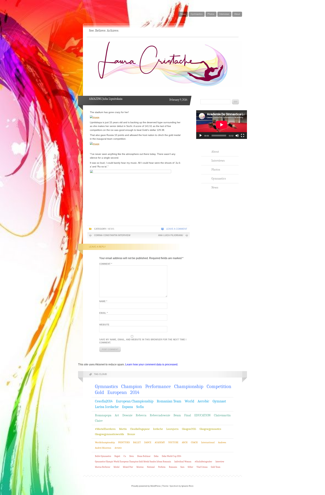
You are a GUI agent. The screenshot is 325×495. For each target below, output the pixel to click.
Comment (105, 264)
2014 (134, 392)
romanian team (169, 401)
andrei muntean (103, 447)
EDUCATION (202, 415)
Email (103, 313)
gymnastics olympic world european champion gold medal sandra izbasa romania (133, 461)
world (189, 401)
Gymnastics (197, 14)
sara (182, 467)
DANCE (147, 442)
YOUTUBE (173, 442)
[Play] (200, 135)
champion (131, 386)
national (151, 467)
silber (190, 467)
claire (99, 421)
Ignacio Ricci (187, 486)
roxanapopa (103, 415)
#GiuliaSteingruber (203, 461)
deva (131, 456)
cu (125, 456)
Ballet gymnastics (103, 456)
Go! (235, 101)
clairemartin (222, 415)
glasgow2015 (189, 429)
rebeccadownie (160, 415)
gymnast (219, 401)
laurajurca (172, 429)
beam (177, 415)
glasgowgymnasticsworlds (109, 434)
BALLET (137, 442)
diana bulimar (143, 456)
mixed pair (128, 467)
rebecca (141, 415)
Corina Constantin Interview (112, 235)
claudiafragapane (140, 429)
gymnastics (106, 386)
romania (173, 467)
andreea (222, 442)
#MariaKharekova (105, 429)
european (117, 392)
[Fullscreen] (242, 135)
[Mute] (237, 135)
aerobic (203, 401)
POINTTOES (124, 442)
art (117, 415)
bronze (131, 434)
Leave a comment (176, 229)
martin (123, 429)
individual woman (182, 461)
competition (219, 386)
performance (158, 386)
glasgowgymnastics (210, 429)
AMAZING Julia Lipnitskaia (105, 99)
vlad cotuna (202, 467)
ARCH (185, 442)
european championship (134, 401)
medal (117, 467)
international (208, 442)
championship (188, 386)
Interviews (224, 14)
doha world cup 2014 (171, 456)
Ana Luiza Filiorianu (170, 235)
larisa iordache (107, 407)
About (237, 14)
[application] (221, 124)
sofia (140, 407)
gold (99, 392)
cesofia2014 (104, 401)
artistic (118, 447)
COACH (194, 442)
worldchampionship (105, 442)
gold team (215, 467)
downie (127, 415)
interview (219, 461)
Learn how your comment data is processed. (151, 364)
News (183, 14)
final (187, 415)
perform (162, 467)
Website (104, 324)
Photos (211, 14)
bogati (117, 456)
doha (156, 456)
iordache (158, 429)
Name (103, 301)
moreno (140, 467)
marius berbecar (102, 467)
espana (127, 407)
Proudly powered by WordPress (145, 486)
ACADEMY (160, 442)
